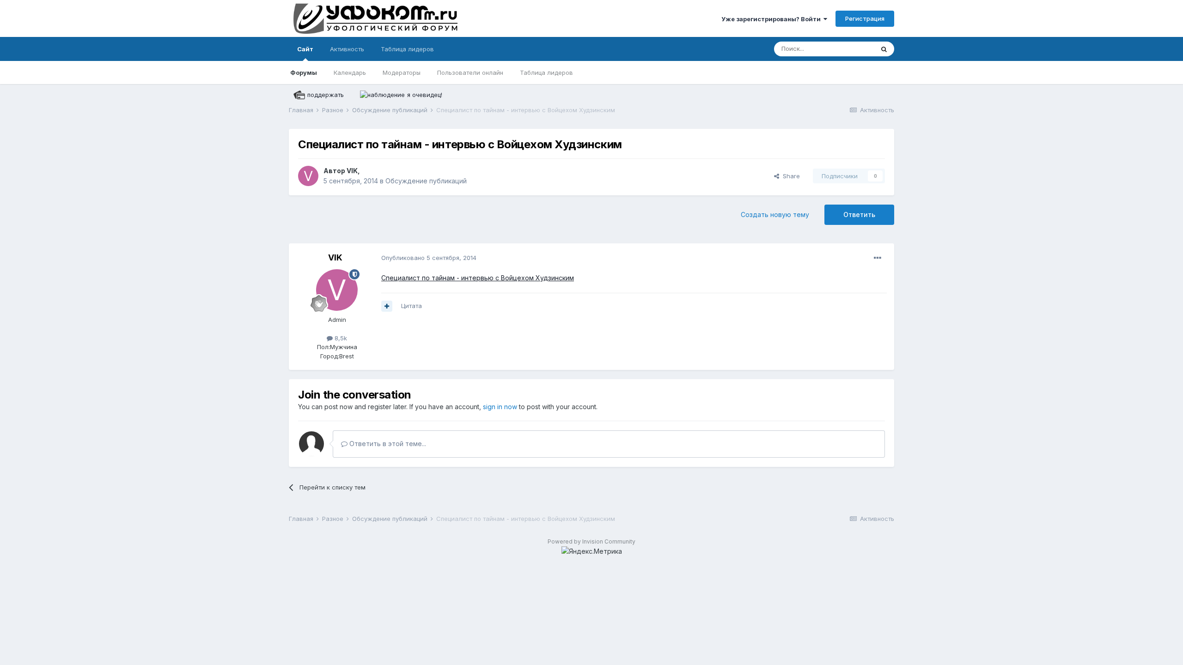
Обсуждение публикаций (426, 181)
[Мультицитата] (386, 306)
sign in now (500, 407)
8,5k (340, 338)
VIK (352, 171)
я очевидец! (424, 94)
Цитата (411, 305)
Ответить (859, 214)
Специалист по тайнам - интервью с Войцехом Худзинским (477, 278)
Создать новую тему (775, 214)
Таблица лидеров (546, 72)
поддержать (325, 94)
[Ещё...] (877, 258)
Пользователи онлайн (470, 72)
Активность (347, 49)
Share (789, 176)
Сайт (305, 49)
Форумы (303, 72)
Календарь (350, 72)
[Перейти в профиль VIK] (308, 176)
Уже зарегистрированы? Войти (772, 19)
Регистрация (864, 18)
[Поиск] (884, 49)
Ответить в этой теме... (387, 443)
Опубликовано (428, 257)
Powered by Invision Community (591, 541)
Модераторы (402, 72)
